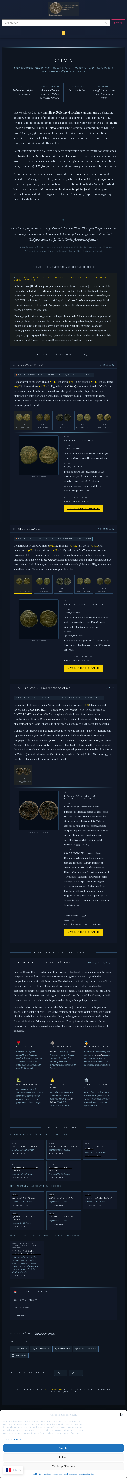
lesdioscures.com (53, 1390)
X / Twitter (42, 1349)
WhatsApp (64, 1349)
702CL (52, 545)
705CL (29, 550)
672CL (72, 381)
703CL (73, 545)
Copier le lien (87, 1349)
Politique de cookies (42, 1473)
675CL (42, 386)
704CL (94, 545)
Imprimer (20, 1355)
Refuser (63, 1457)
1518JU (85, 705)
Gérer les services (13, 1439)
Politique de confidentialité (65, 1473)
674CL (17, 386)
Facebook (21, 1349)
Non (77, 1373)
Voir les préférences (63, 1466)
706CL (54, 550)
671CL (52, 381)
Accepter (64, 1448)
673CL (93, 381)
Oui (62, 1373)
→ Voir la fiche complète (83, 509)
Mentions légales (86, 1473)
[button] (122, 1414)
